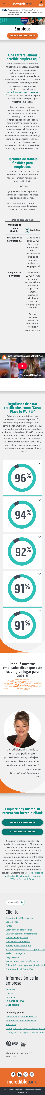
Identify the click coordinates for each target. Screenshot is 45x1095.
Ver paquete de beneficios (22, 831)
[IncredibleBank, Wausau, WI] (22, 3)
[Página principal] (23, 1081)
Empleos (10, 993)
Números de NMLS (15, 1000)
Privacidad (12, 1025)
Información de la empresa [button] (22, 981)
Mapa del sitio (12, 1004)
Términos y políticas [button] (16, 1013)
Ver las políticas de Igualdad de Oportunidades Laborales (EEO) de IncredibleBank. (23, 876)
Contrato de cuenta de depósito (21, 1017)
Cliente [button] (12, 912)
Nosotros (10, 989)
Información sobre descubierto (21, 1020)
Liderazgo (10, 997)
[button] (22, 478)
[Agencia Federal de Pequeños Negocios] (23, 1044)
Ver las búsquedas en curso (24, 35)
